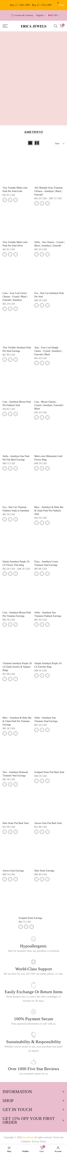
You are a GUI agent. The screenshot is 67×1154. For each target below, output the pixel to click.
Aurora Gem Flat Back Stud (48, 823)
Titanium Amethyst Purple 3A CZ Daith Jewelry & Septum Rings (17, 667)
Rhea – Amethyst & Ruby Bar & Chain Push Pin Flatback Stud (48, 510)
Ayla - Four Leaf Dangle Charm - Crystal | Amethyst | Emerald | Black (48, 351)
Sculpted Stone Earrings (30, 918)
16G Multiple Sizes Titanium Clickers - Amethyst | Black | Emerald (48, 191)
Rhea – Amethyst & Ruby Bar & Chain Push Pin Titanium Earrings (17, 721)
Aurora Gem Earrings (13, 870)
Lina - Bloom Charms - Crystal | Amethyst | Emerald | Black (49, 405)
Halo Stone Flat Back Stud (16, 823)
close (61, 5)
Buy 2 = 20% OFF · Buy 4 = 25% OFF (31, 5)
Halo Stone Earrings (44, 870)
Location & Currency (24, 15)
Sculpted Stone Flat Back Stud (49, 772)
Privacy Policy (39, 1141)
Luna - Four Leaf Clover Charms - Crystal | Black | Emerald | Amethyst (15, 296)
